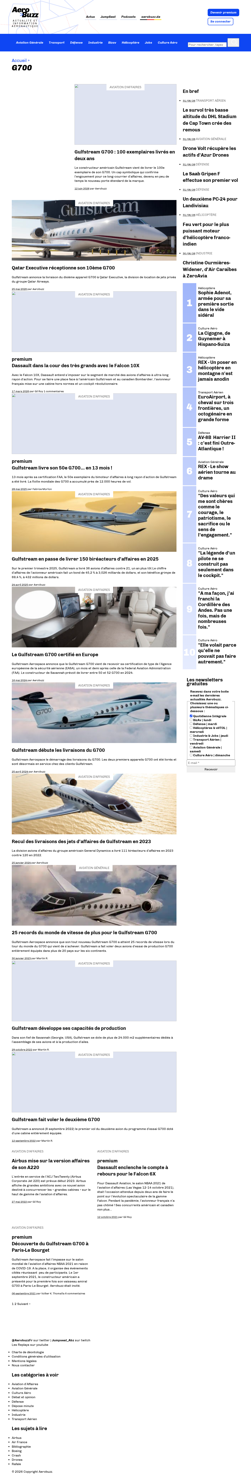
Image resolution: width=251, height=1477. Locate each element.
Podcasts (128, 17)
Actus (90, 17)
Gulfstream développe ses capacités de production (69, 1028)
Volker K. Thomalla (53, 1293)
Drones (17, 1460)
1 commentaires (54, 391)
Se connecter (220, 21)
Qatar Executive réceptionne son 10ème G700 (63, 268)
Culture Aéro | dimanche (211, 755)
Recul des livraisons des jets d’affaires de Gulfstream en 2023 (81, 841)
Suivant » (23, 1304)
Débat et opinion (23, 1397)
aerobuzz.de (150, 17)
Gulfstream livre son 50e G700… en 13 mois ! (62, 468)
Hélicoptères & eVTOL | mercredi (208, 730)
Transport (57, 42)
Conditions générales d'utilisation (36, 1356)
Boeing (17, 1451)
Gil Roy (39, 391)
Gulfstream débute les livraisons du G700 (58, 750)
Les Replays (20, 1345)
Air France (19, 1442)
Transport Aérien (211, 100)
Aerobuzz (101, 188)
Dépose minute (23, 1406)
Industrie (95, 42)
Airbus (17, 1438)
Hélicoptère (130, 42)
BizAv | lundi (201, 720)
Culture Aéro (167, 42)
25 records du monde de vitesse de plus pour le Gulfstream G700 (84, 932)
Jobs (148, 42)
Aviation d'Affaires (125, 87)
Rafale (16, 1464)
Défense (76, 42)
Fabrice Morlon (42, 489)
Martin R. (42, 958)
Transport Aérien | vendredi (205, 741)
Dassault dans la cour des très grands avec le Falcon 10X (75, 365)
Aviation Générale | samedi (206, 749)
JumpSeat (108, 17)
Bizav (112, 42)
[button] (233, 42)
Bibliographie (21, 1446)
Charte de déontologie (28, 1352)
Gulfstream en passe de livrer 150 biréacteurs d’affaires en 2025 (85, 559)
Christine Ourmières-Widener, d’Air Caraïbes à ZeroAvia (210, 269)
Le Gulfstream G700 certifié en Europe (55, 654)
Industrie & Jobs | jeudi (210, 736)
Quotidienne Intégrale (209, 716)
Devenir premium (223, 12)
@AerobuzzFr (22, 1340)
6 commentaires (75, 1293)
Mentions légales (24, 1361)
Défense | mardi (204, 724)
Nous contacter (23, 1365)
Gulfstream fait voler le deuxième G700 (56, 1119)
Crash (16, 1455)
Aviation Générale (29, 42)
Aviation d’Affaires (25, 1384)
